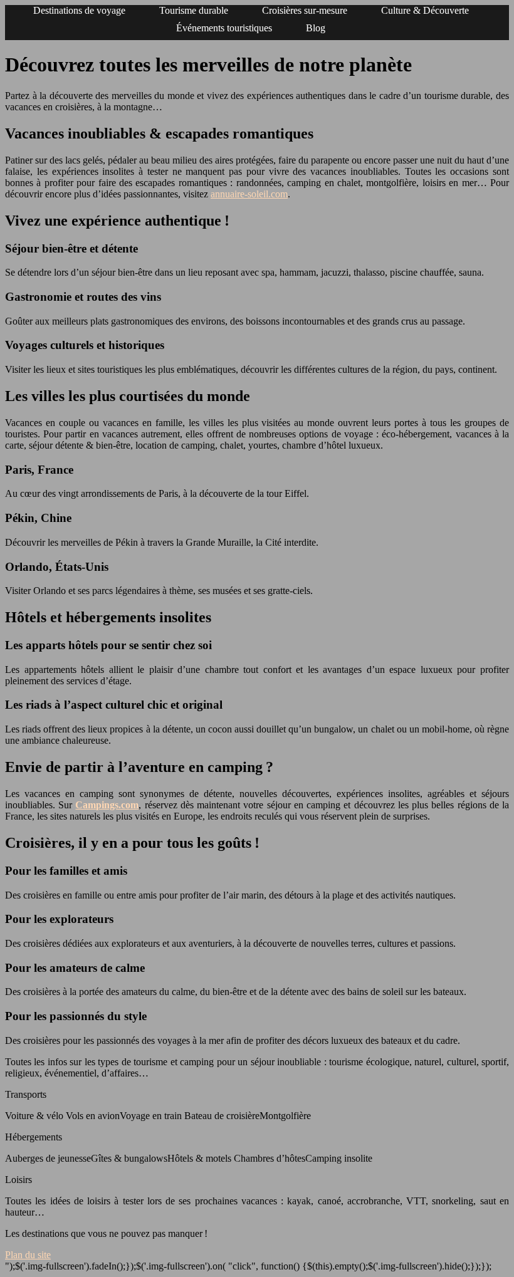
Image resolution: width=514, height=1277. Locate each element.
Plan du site (28, 1254)
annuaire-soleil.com (249, 194)
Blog (315, 28)
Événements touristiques (224, 28)
